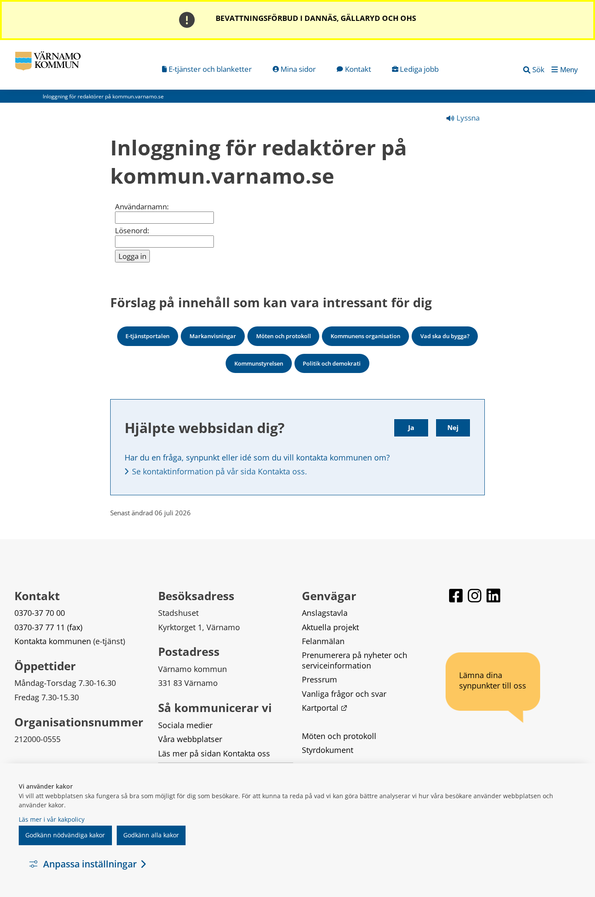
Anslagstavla (325, 613)
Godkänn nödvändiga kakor (65, 835)
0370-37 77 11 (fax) (48, 627)
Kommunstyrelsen (258, 363)
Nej (453, 427)
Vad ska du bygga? (445, 336)
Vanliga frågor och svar (344, 694)
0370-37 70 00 (39, 613)
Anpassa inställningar (90, 864)
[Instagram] (475, 599)
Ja (411, 427)
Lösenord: (132, 230)
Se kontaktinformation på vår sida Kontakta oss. (219, 471)
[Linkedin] (493, 599)
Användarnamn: (142, 207)
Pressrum (319, 679)
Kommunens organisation (365, 336)
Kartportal (324, 707)
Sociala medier (185, 725)
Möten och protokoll (283, 336)
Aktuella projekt (330, 627)
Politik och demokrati (332, 363)
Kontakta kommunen (52, 641)
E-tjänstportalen (147, 336)
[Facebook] (456, 599)
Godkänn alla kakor (151, 835)
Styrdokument (327, 750)
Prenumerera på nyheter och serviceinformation (355, 660)
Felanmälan (323, 641)
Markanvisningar (212, 336)
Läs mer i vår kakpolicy (52, 819)
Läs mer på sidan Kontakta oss (214, 753)
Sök (538, 69)
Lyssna (467, 118)
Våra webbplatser (190, 739)
